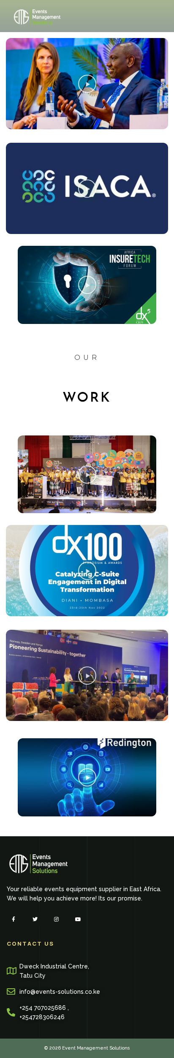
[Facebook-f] (13, 919)
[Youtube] (78, 919)
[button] (87, 83)
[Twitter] (34, 919)
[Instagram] (56, 919)
